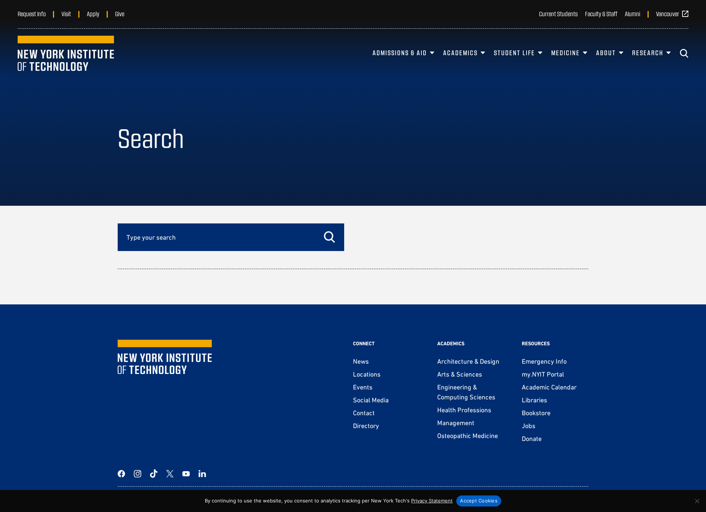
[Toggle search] (684, 53)
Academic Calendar (549, 387)
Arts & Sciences (459, 374)
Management (455, 423)
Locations (367, 374)
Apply (93, 13)
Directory (366, 426)
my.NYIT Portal (543, 374)
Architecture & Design (468, 361)
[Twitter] (170, 473)
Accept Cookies (479, 501)
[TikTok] (153, 473)
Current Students (558, 13)
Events (362, 387)
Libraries (534, 400)
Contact (364, 413)
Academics (460, 53)
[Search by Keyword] (231, 237)
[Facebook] (121, 473)
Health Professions (464, 410)
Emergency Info (544, 361)
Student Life (514, 53)
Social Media (371, 400)
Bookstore (536, 413)
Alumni (632, 13)
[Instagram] (137, 473)
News (361, 361)
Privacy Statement (432, 501)
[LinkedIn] (202, 473)
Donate (532, 438)
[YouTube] (186, 473)
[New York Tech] (66, 53)
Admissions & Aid (399, 53)
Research (647, 53)
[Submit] (329, 237)
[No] (696, 501)
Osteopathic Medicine (467, 435)
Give (119, 13)
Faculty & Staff (601, 13)
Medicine (565, 53)
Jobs (528, 426)
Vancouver (667, 13)
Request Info (32, 13)
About (606, 53)
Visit (66, 13)
